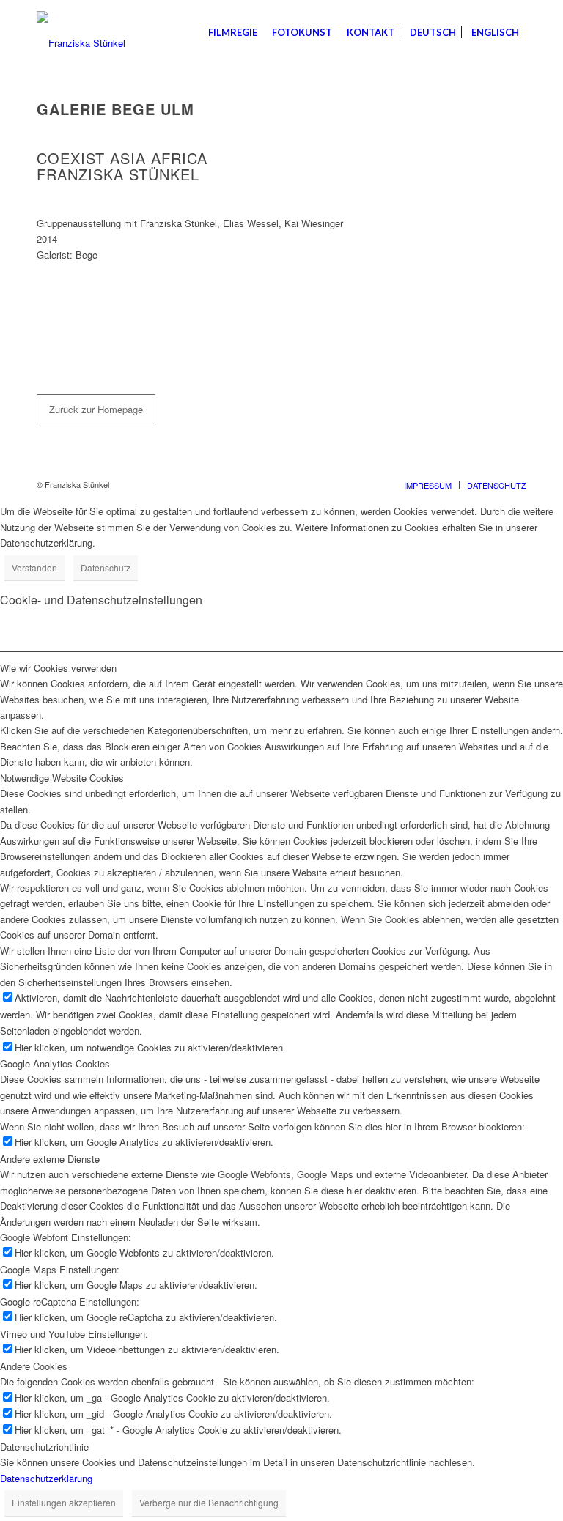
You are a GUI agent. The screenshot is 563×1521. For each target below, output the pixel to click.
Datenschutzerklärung (46, 1478)
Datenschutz (105, 567)
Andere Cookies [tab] (33, 1366)
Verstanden (34, 567)
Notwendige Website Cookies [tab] (62, 778)
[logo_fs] (81, 32)
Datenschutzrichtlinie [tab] (44, 1447)
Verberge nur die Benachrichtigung (209, 1502)
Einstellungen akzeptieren (64, 1502)
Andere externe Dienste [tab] (50, 1159)
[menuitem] (233, 32)
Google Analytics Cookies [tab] (55, 1063)
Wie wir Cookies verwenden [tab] (58, 668)
